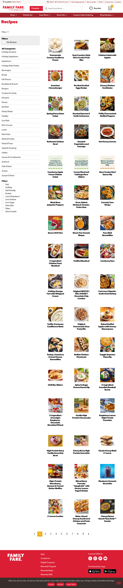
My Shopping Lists (77, 2)
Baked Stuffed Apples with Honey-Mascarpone (107, 326)
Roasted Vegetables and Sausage (81, 144)
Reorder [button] (97, 8)
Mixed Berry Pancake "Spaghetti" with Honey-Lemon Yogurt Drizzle (81, 486)
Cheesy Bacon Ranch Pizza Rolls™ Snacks (107, 518)
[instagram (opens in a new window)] (95, 559)
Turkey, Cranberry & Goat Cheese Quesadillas (55, 357)
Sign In (52, 2)
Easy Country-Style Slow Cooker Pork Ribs (81, 57)
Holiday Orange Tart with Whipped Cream (55, 293)
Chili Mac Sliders (55, 385)
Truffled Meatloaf (81, 261)
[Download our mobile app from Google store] (110, 571)
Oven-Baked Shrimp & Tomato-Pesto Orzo (81, 205)
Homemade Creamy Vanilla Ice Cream (55, 57)
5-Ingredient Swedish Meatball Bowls (107, 387)
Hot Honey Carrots (107, 142)
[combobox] (36, 8)
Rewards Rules (47, 571)
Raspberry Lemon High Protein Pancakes (107, 418)
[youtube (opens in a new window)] (105, 559)
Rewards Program (48, 566)
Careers (118, 2)
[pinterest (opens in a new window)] (100, 559)
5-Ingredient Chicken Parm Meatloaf (55, 263)
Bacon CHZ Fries (55, 233)
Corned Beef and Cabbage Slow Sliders (81, 174)
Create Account (62, 2)
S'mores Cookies (55, 516)
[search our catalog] (45, 8)
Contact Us (109, 2)
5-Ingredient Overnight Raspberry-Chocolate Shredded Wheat (55, 420)
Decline (60, 584)
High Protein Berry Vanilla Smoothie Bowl (55, 453)
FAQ (42, 554)
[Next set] (88, 534)
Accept (51, 584)
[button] (39, 534)
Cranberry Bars (107, 261)
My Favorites (91, 2)
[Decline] (118, 583)
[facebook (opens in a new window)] (90, 559)
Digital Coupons (48, 563)
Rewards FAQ (46, 575)
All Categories (8, 49)
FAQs (101, 2)
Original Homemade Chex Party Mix (81, 326)
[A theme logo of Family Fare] (14, 8)
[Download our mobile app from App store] (94, 571)
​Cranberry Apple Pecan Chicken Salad (55, 174)
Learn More (71, 584)
